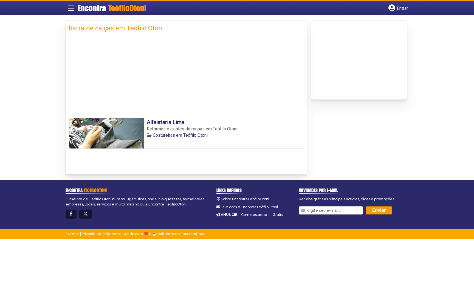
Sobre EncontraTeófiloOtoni (245, 199)
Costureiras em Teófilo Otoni (180, 135)
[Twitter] (85, 214)
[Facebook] (71, 214)
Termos (72, 234)
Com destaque (254, 215)
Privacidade (92, 234)
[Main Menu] (71, 8)
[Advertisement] (186, 77)
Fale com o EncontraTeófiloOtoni (249, 207)
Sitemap (112, 234)
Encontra (112, 8)
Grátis (278, 215)
